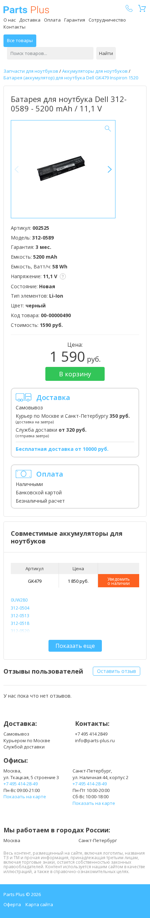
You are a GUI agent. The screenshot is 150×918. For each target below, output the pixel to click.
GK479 (35, 581)
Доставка (29, 20)
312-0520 (20, 631)
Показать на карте (24, 796)
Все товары (20, 40)
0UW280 (19, 600)
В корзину (75, 374)
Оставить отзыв (116, 671)
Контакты (14, 27)
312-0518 (20, 623)
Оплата (52, 20)
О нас (9, 20)
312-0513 (20, 616)
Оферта (12, 904)
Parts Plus (26, 9)
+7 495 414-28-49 (20, 783)
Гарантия (74, 20)
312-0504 (20, 608)
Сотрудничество (107, 20)
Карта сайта (39, 904)
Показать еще (75, 646)
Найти (106, 53)
